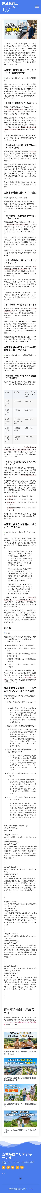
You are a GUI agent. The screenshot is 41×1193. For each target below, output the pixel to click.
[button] (20, 1178)
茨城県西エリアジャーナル (10, 7)
